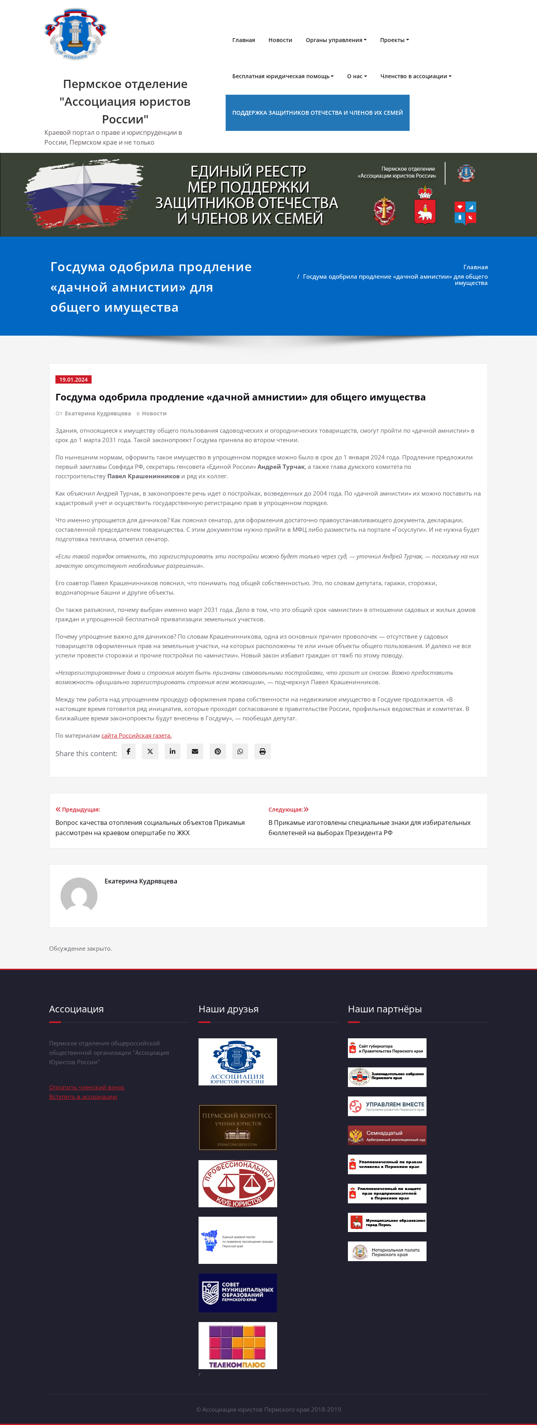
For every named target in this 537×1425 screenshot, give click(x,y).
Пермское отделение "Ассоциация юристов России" (125, 101)
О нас (354, 76)
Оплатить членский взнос (87, 1087)
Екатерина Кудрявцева (98, 413)
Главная (243, 40)
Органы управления (334, 40)
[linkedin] (172, 751)
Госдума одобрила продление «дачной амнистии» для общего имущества (395, 279)
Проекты (392, 40)
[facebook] (128, 751)
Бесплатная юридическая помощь (280, 76)
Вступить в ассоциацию (83, 1096)
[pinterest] (218, 751)
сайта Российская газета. (136, 735)
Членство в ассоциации (414, 76)
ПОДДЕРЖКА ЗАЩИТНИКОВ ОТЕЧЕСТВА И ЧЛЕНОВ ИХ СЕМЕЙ (317, 112)
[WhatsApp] (240, 751)
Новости (280, 40)
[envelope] (195, 751)
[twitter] (150, 751)
